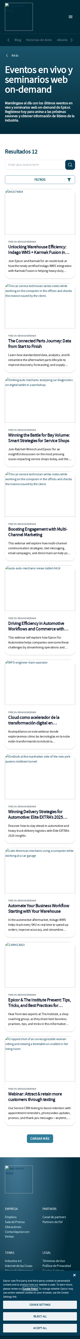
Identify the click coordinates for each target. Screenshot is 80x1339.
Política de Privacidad (56, 1266)
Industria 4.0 (13, 1261)
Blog (18, 40)
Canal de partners (54, 1217)
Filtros (40, 180)
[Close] (74, 1275)
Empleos (10, 1217)
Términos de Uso (53, 1261)
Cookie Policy (30, 1288)
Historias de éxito (39, 40)
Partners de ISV (52, 1222)
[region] (40, 1303)
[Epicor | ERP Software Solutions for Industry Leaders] (19, 17)
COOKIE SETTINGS (40, 1304)
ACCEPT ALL (40, 1328)
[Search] (70, 165)
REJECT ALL (40, 1316)
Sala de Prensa (15, 1222)
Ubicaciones (13, 1227)
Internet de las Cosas (18, 1266)
